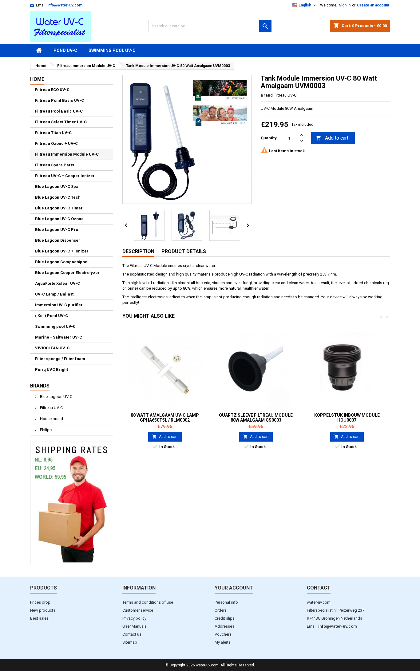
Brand (267, 95)
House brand (51, 418)
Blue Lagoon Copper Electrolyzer (67, 272)
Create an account (373, 5)
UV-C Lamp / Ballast (54, 294)
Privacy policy (134, 618)
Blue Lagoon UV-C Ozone (59, 218)
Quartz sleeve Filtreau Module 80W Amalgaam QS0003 (256, 418)
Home (37, 79)
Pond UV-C (65, 50)
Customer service (137, 610)
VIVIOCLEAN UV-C (52, 348)
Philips (45, 429)
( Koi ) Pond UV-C (51, 315)
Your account (234, 588)
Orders (221, 610)
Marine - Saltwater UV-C (58, 337)
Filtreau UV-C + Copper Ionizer (65, 175)
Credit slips (225, 618)
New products (42, 610)
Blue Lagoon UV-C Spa (56, 186)
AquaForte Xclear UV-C (57, 283)
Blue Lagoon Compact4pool (62, 262)
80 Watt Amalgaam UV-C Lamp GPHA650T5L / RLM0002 (165, 418)
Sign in (345, 5)
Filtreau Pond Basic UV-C (59, 100)
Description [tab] (138, 251)
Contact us (131, 634)
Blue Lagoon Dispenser (57, 240)
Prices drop (40, 602)
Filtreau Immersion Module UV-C (67, 154)
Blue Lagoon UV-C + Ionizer (62, 251)
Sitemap (129, 642)
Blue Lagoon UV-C (55, 396)
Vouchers (223, 634)
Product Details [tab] (183, 251)
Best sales (39, 618)
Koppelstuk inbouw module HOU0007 (347, 418)
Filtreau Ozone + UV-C (56, 143)
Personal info (226, 602)
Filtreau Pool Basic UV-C (59, 111)
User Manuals (134, 626)
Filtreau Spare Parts (54, 165)
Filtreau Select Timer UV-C (61, 122)
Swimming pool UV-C (112, 50)
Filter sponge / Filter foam (60, 358)
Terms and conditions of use (147, 602)
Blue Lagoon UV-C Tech (58, 197)
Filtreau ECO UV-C (52, 89)
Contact (319, 588)
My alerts (223, 642)
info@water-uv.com (64, 5)
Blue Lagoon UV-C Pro (56, 229)
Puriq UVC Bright (51, 369)
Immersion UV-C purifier (59, 305)
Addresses (224, 626)
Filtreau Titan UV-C (53, 132)
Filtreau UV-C (51, 407)
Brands (40, 386)
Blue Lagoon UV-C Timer (59, 208)
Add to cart (332, 138)
